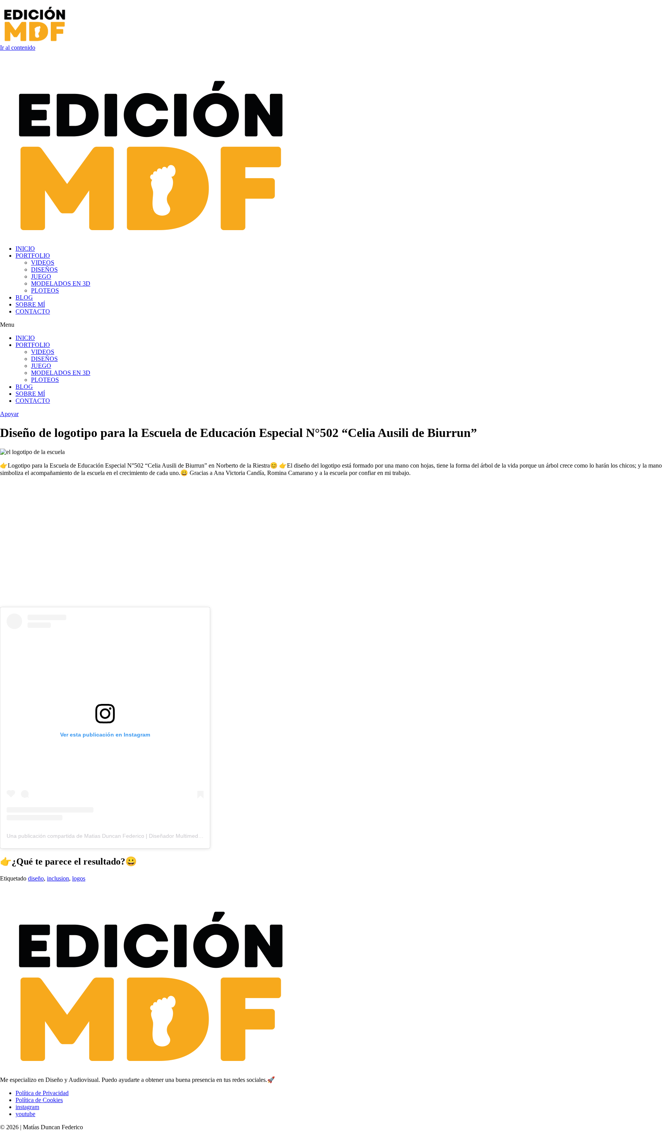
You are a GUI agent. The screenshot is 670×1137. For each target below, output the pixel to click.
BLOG (24, 297)
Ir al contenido (17, 47)
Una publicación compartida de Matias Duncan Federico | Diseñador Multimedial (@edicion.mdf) (125, 836)
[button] (335, 324)
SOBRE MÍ (30, 304)
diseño (36, 878)
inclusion (58, 878)
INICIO (25, 248)
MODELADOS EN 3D (60, 283)
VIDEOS (42, 262)
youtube (25, 1114)
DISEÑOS (44, 269)
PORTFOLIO (33, 255)
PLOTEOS (45, 290)
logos (78, 878)
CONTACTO (33, 311)
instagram (27, 1107)
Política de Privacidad (42, 1093)
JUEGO (41, 276)
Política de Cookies (39, 1100)
